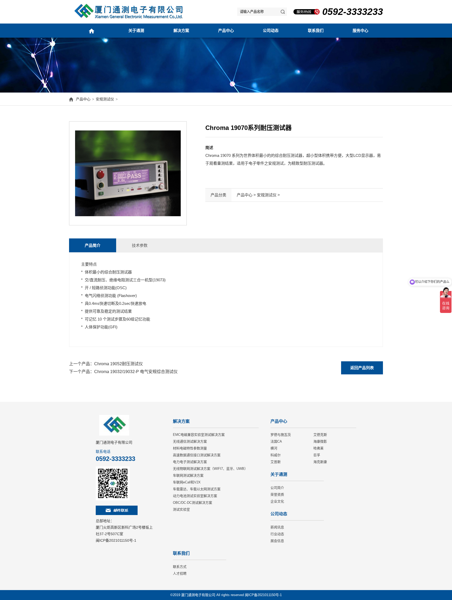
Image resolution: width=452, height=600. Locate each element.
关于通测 (136, 30)
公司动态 (271, 30)
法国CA (276, 441)
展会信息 (277, 541)
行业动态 (277, 534)
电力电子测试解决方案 (190, 462)
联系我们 (316, 30)
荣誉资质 (277, 494)
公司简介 (277, 488)
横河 (273, 448)
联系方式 (180, 567)
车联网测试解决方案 (188, 475)
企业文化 (277, 501)
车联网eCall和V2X (187, 482)
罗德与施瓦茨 (280, 435)
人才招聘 (180, 573)
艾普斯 (275, 462)
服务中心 (360, 30)
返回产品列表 (362, 367)
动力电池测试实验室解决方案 (195, 496)
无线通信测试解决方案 (190, 441)
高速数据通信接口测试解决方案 (197, 455)
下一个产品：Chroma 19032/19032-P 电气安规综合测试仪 (123, 371)
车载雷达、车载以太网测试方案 (197, 489)
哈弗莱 (318, 448)
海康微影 (320, 441)
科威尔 (275, 455)
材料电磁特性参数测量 (190, 448)
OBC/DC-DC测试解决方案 (192, 503)
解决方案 (181, 30)
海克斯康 (320, 462)
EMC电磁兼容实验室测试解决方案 (199, 435)
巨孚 (316, 455)
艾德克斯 (320, 435)
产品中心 (226, 30)
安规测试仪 (105, 99)
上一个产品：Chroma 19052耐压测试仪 (106, 364)
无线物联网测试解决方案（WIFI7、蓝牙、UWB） (210, 469)
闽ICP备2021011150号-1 (116, 540)
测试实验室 (181, 509)
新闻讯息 (277, 527)
